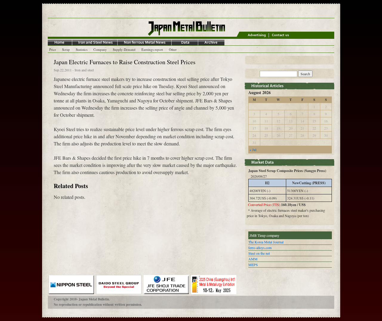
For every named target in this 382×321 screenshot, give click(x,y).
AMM (253, 259)
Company (100, 49)
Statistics (81, 49)
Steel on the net (259, 253)
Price (52, 49)
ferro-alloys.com (260, 247)
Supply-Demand (124, 49)
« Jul (252, 149)
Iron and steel (84, 69)
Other (173, 49)
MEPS (253, 264)
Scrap (66, 49)
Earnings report (152, 49)
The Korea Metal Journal (266, 241)
